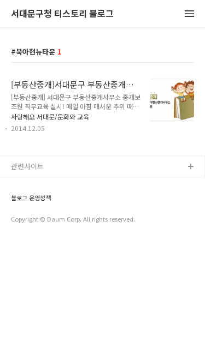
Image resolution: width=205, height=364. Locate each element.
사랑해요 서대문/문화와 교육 (50, 116)
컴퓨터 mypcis (34, 219)
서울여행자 (27, 237)
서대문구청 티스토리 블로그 (62, 14)
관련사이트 (27, 166)
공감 (18, 202)
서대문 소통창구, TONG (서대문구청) (66, 185)
